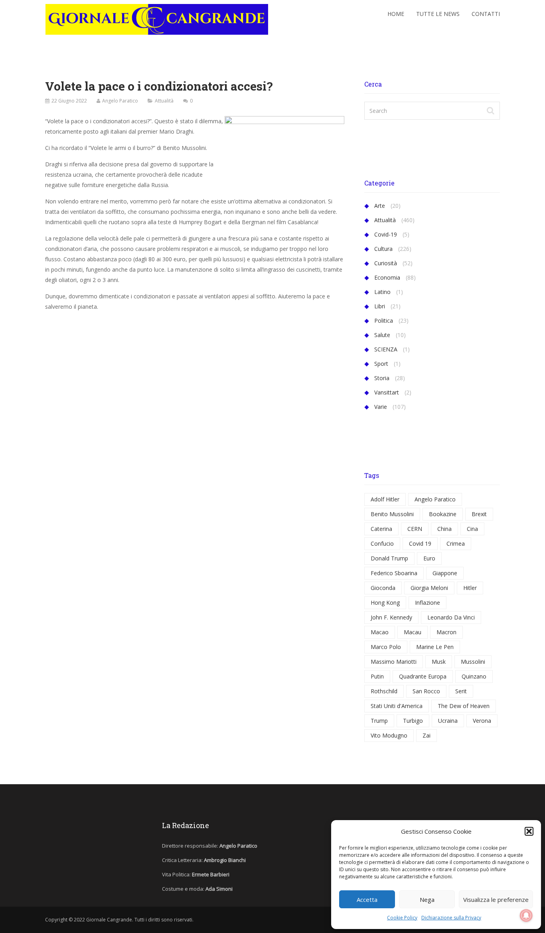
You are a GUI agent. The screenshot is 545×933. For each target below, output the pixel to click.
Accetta (367, 899)
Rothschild (384, 691)
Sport (381, 363)
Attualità (164, 100)
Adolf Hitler (385, 499)
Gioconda (383, 588)
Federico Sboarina (394, 573)
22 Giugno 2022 (69, 100)
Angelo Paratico (120, 100)
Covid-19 (385, 234)
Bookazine (442, 514)
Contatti (486, 14)
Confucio (382, 543)
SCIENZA (385, 349)
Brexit (479, 514)
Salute (382, 335)
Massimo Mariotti (394, 661)
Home (395, 14)
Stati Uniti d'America (397, 706)
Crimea (455, 543)
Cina (472, 529)
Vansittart (386, 392)
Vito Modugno (389, 735)
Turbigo (413, 720)
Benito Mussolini (392, 514)
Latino (382, 292)
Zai (426, 735)
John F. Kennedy (391, 617)
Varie (380, 406)
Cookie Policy (402, 917)
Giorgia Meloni (429, 588)
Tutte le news (438, 14)
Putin (377, 676)
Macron (446, 632)
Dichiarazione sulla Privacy (451, 917)
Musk (439, 661)
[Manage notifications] (526, 915)
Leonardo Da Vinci (451, 617)
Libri (379, 306)
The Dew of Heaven (464, 706)
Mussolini (473, 661)
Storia (381, 378)
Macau (412, 632)
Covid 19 (420, 543)
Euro (429, 558)
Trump (379, 720)
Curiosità (385, 263)
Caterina (381, 529)
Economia (387, 277)
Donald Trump (389, 558)
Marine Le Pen (435, 647)
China (444, 529)
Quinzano (474, 676)
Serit (461, 691)
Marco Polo (386, 647)
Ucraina (448, 720)
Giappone (444, 573)
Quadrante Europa (422, 676)
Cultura (383, 248)
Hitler (470, 588)
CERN (414, 529)
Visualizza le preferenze (496, 899)
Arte (379, 205)
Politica (383, 320)
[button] (529, 831)
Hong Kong (385, 602)
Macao (380, 632)
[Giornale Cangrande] (157, 17)
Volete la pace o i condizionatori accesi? (159, 86)
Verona (482, 720)
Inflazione (427, 602)
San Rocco (426, 691)
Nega (427, 899)
